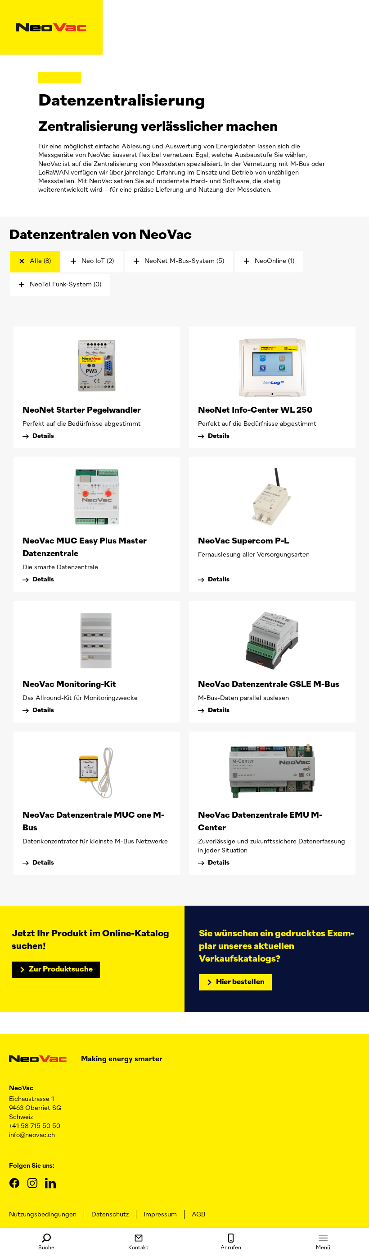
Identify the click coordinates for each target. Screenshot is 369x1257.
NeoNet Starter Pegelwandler (81, 410)
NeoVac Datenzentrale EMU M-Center (260, 821)
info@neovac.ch (32, 1135)
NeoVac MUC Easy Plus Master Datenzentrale (84, 547)
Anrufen (230, 1248)
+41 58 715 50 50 (34, 1126)
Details (43, 436)
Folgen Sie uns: (31, 1166)
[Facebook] (14, 1183)
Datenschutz (110, 1214)
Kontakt (138, 1248)
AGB (198, 1214)
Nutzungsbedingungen (42, 1214)
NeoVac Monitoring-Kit (69, 685)
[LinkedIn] (50, 1183)
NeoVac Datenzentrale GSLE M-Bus (268, 685)
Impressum (160, 1214)
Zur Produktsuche (61, 969)
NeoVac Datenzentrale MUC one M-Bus (93, 821)
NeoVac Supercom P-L (243, 541)
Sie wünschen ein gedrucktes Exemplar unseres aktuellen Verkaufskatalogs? (276, 946)
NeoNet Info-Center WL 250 (255, 410)
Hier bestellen (240, 982)
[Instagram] (32, 1183)
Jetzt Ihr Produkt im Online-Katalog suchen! (90, 940)
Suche (46, 1248)
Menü (323, 1248)
